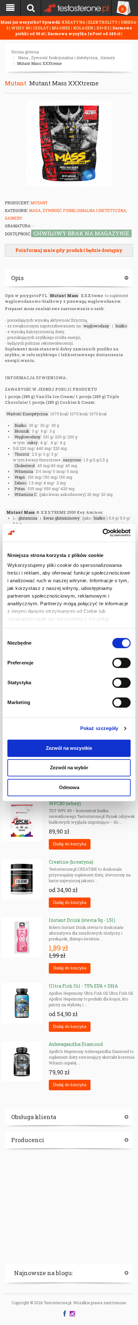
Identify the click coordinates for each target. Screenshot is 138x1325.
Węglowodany (27, 436)
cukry (32, 442)
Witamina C (25, 494)
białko (121, 325)
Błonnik (21, 431)
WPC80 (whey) (65, 803)
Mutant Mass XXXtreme (39, 63)
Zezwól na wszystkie (69, 748)
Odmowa (69, 787)
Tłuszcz (21, 454)
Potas (19, 488)
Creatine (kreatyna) (71, 862)
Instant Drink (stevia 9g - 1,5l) (82, 920)
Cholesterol (24, 465)
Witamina (23, 471)
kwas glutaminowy (62, 518)
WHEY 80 (20, 27)
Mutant (15, 83)
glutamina (27, 518)
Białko (20, 425)
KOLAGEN (83, 27)
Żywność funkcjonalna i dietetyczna (64, 57)
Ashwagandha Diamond (76, 1044)
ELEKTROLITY (103, 22)
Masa (23, 57)
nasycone (72, 459)
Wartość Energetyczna (27, 413)
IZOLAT (41, 27)
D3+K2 (102, 27)
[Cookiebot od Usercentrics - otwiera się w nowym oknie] (102, 533)
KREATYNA (74, 22)
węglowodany (96, 325)
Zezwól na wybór (69, 767)
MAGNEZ (61, 27)
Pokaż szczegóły (99, 728)
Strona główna (25, 51)
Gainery (107, 57)
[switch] (121, 663)
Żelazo (20, 482)
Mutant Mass (64, 295)
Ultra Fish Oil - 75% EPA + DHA (83, 986)
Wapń (19, 477)
